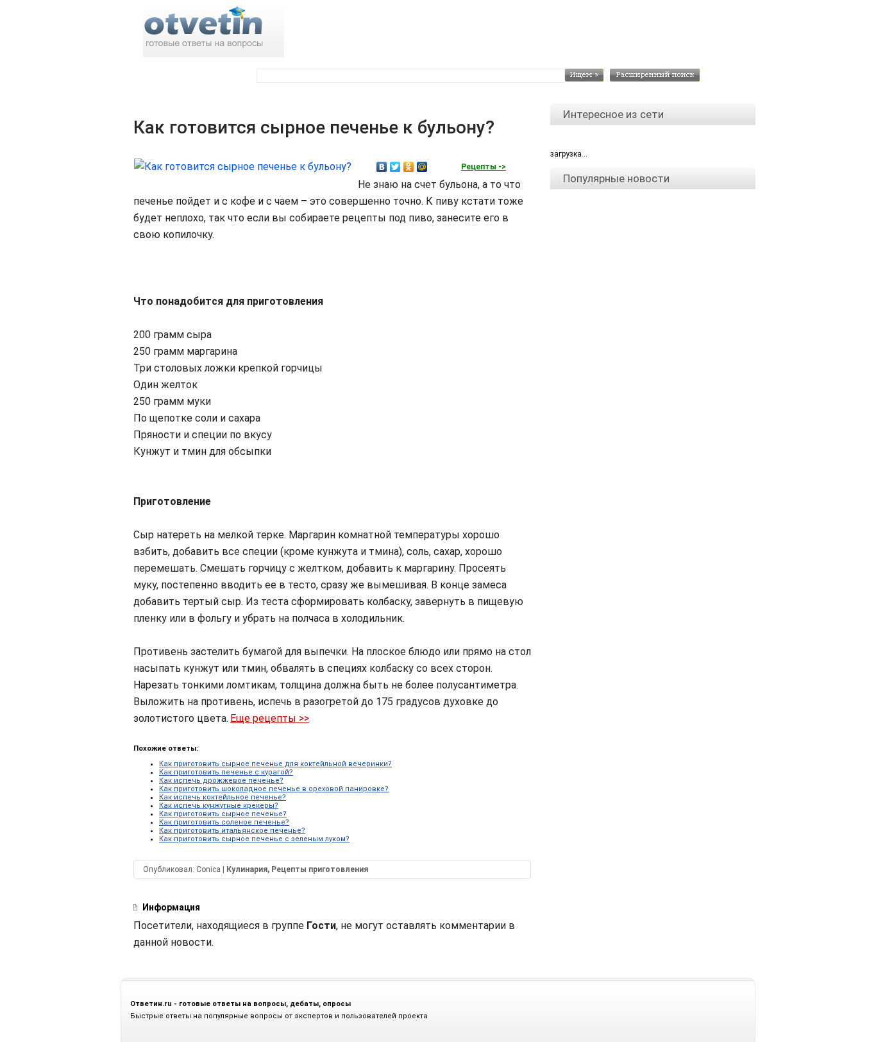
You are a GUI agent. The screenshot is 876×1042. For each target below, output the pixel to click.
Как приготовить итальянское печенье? (232, 830)
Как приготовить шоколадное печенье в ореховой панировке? (274, 789)
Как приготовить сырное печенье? (223, 814)
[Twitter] (395, 166)
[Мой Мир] (422, 166)
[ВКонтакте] (382, 166)
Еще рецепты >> (269, 718)
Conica (208, 869)
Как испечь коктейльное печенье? (222, 797)
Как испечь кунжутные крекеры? (218, 805)
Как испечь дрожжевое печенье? (221, 780)
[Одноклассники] (409, 166)
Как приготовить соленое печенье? (224, 822)
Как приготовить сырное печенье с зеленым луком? (254, 839)
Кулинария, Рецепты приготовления (297, 869)
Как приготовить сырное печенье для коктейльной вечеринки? (275, 764)
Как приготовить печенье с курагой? (226, 772)
